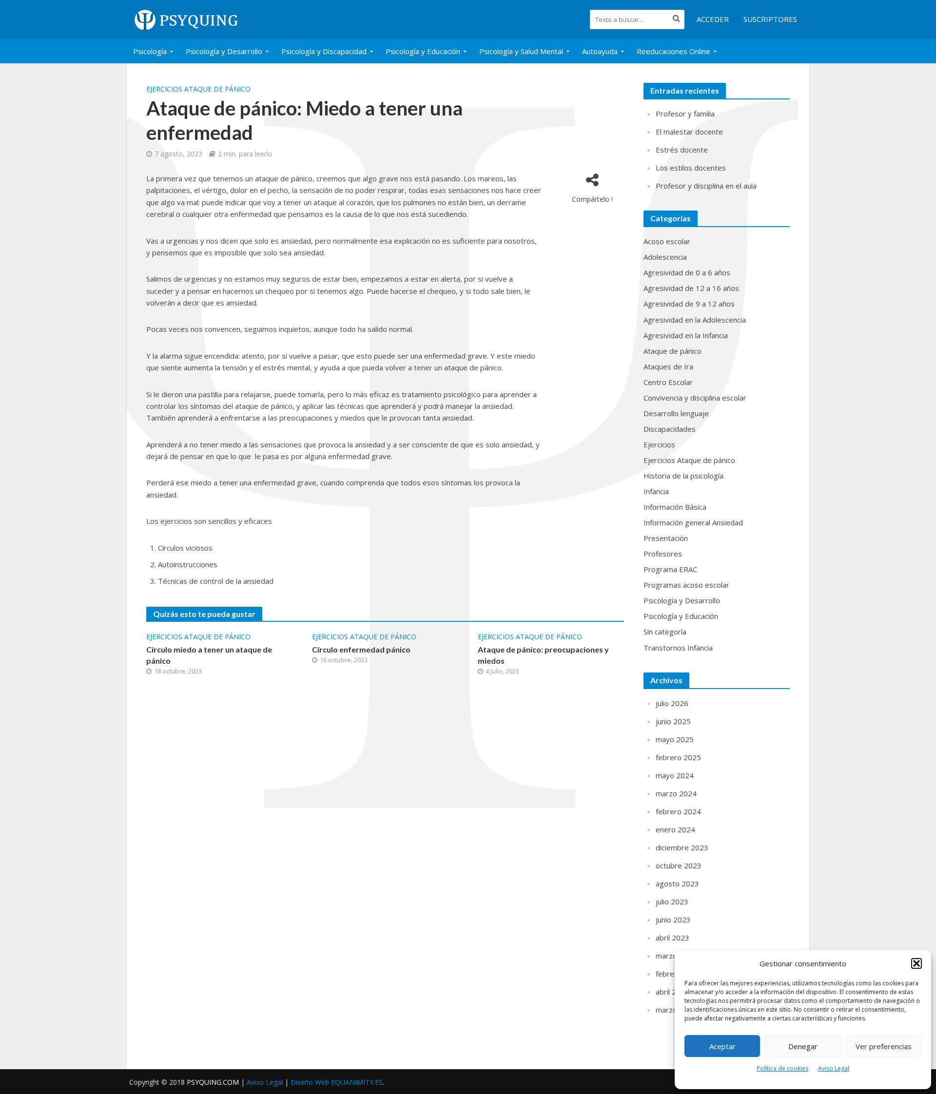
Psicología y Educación (423, 51)
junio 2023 (673, 919)
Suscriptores (770, 19)
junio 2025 (673, 721)
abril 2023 (672, 937)
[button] (916, 963)
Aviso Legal (833, 1068)
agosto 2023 (677, 883)
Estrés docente (682, 149)
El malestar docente (689, 131)
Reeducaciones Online (673, 51)
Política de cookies (782, 1068)
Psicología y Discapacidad (324, 51)
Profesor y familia (685, 113)
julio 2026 (672, 703)
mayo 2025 (675, 739)
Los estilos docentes (691, 168)
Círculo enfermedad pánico (361, 649)
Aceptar (722, 1046)
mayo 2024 (675, 775)
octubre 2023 (679, 865)
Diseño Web (337, 1082)
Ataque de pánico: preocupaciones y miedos (543, 655)
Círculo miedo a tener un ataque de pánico (209, 655)
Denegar (803, 1046)
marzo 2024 (676, 793)
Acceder (713, 19)
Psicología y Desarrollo (224, 51)
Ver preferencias (884, 1046)
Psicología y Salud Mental (521, 51)
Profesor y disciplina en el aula (706, 186)
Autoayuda (600, 51)
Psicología (150, 51)
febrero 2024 (678, 811)
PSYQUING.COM (214, 1082)
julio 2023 (672, 901)
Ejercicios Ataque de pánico (198, 89)
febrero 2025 (678, 757)
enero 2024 (675, 829)
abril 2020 (672, 992)
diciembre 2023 (682, 847)
